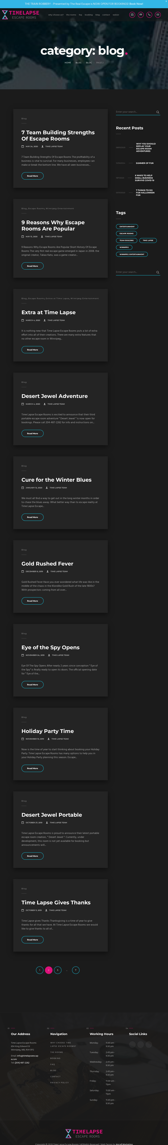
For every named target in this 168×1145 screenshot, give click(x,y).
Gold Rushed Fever (47, 563)
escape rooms (126, 233)
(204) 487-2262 (22, 1063)
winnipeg (124, 247)
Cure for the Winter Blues (56, 480)
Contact (106, 15)
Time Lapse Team (54, 146)
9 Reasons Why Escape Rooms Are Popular (53, 225)
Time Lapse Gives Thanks (56, 902)
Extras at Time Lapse (57, 298)
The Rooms (71, 15)
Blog (97, 15)
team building (127, 240)
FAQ (80, 15)
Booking (89, 15)
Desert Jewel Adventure (54, 396)
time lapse (148, 240)
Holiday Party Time (47, 731)
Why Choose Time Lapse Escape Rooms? (63, 1044)
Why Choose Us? (55, 15)
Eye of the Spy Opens (50, 647)
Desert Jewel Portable (51, 815)
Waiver (116, 15)
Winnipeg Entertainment (60, 208)
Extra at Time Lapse (48, 312)
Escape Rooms (36, 208)
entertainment (127, 227)
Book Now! (136, 4)
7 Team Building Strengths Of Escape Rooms (58, 135)
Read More (32, 176)
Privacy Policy (59, 1082)
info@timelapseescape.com (24, 1057)
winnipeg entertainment (132, 254)
